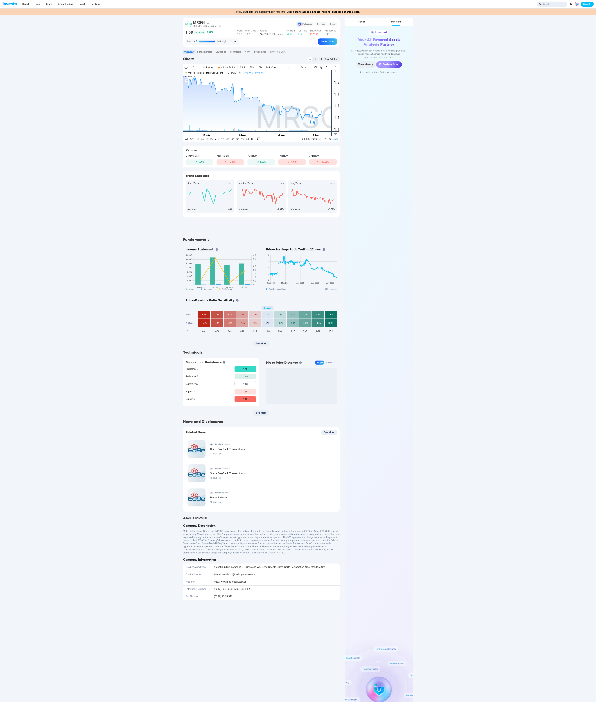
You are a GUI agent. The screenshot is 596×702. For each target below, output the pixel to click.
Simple (320, 362)
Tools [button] (37, 4)
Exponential (331, 362)
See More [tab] (261, 343)
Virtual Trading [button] (65, 4)
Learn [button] (49, 4)
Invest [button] (82, 4)
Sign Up (587, 4)
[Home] (9, 4)
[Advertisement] (261, 227)
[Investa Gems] (577, 4)
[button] (570, 4)
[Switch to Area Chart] (310, 59)
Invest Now (327, 41)
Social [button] (25, 4)
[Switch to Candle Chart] (315, 59)
